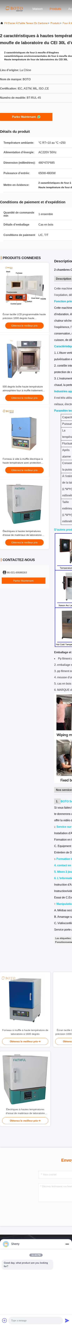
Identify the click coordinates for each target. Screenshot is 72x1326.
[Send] (67, 1320)
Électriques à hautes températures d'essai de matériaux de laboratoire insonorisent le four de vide (22, 535)
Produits (55, 9)
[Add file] (4, 1320)
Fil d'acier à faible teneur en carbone (26, 23)
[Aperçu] (14, 8)
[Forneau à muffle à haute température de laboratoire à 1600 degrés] (25, 1000)
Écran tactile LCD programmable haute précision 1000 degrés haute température (24, 318)
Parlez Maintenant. (24, 116)
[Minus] (67, 1244)
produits (55, 23)
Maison (38, 9)
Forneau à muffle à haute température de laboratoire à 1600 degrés (25, 1032)
